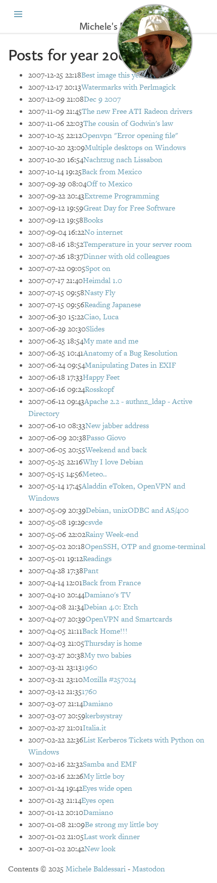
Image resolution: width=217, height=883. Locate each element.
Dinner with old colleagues (126, 256)
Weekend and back (116, 449)
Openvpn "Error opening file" (130, 135)
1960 (89, 667)
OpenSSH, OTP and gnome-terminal (145, 546)
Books (93, 220)
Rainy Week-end (111, 534)
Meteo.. (94, 473)
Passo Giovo (106, 437)
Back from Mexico (112, 171)
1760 (89, 691)
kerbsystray (103, 715)
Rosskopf (99, 389)
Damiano (98, 703)
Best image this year (113, 75)
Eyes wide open (107, 788)
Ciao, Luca (101, 316)
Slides (95, 328)
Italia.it (94, 727)
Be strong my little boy (121, 824)
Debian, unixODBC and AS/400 (137, 510)
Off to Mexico (109, 183)
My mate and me (110, 340)
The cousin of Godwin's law (128, 123)
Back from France (111, 582)
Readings (97, 558)
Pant (90, 570)
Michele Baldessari (96, 868)
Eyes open (97, 800)
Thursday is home (113, 643)
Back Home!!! (105, 631)
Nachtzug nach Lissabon (122, 159)
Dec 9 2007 (102, 99)
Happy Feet (101, 377)
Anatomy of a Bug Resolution (130, 353)
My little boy (103, 776)
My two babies (107, 655)
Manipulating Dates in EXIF (130, 365)
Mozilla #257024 (109, 679)
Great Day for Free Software (129, 207)
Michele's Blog (108, 26)
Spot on (98, 268)
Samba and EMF (110, 764)
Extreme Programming (121, 195)
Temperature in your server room (137, 244)
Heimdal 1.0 (102, 280)
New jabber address (117, 425)
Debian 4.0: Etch (111, 606)
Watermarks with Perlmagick (128, 87)
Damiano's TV (107, 594)
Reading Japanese (112, 304)
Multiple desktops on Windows (135, 147)
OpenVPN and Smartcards (128, 619)
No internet (103, 232)
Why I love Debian (113, 461)
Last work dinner (112, 836)
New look (100, 848)
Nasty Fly (99, 292)
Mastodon (148, 868)
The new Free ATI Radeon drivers (137, 111)
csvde (93, 522)
